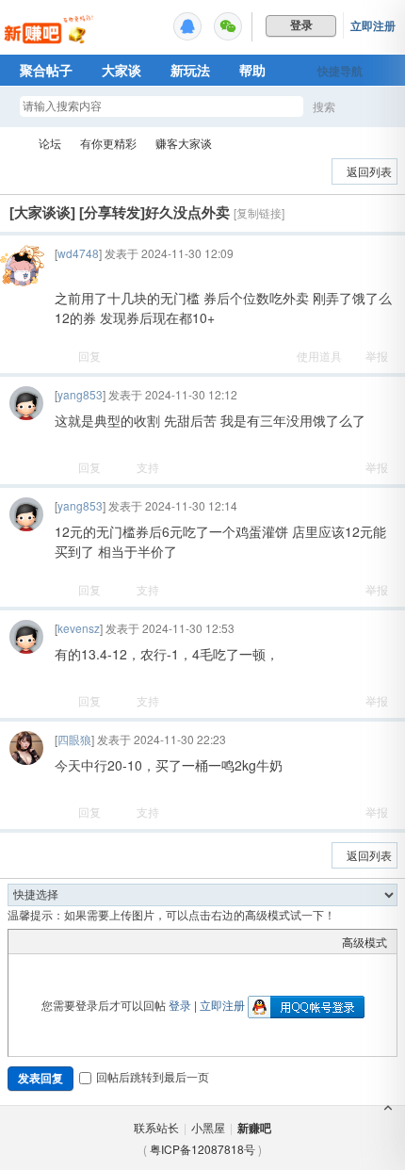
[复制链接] (259, 212)
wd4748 (78, 253)
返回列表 (369, 171)
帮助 (252, 69)
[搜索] (379, 107)
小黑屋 (208, 1127)
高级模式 (364, 942)
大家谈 (121, 69)
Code (135, 941)
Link (88, 941)
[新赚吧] (50, 42)
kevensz (78, 628)
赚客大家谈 (183, 143)
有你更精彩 (108, 143)
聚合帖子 (46, 69)
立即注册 (373, 25)
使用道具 (319, 356)
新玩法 (190, 69)
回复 (89, 356)
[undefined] (187, 26)
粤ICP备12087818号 (202, 1149)
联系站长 (156, 1127)
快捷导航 (340, 70)
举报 (376, 356)
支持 (148, 467)
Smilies (159, 941)
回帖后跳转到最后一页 (152, 1076)
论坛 (50, 143)
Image (65, 941)
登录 (180, 1005)
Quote (112, 941)
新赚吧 (12, 142)
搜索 (324, 106)
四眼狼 (74, 739)
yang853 (80, 394)
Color (41, 941)
